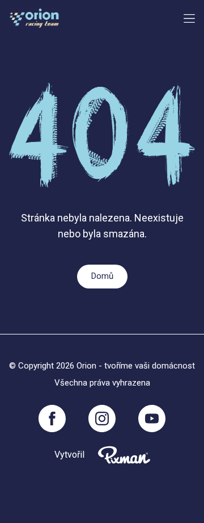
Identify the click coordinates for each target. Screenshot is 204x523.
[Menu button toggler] (189, 18)
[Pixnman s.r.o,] (124, 455)
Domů (102, 276)
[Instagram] (102, 418)
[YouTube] (151, 418)
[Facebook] (52, 418)
